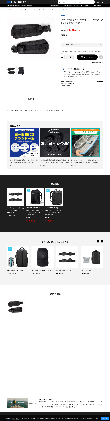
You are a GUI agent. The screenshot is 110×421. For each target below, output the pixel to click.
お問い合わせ (97, 5)
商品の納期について (97, 62)
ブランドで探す (67, 5)
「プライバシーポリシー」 (81, 418)
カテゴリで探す (55, 5)
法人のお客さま (85, 5)
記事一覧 (76, 5)
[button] (98, 241)
